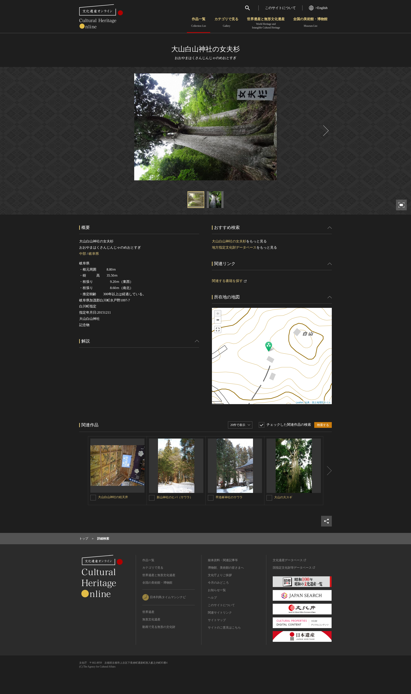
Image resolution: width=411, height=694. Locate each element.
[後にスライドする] (325, 130)
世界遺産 (148, 612)
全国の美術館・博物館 (310, 22)
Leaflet (299, 402)
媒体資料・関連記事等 (223, 560)
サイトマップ (217, 620)
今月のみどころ (218, 582)
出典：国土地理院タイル (318, 402)
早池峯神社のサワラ (229, 497)
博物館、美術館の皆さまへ (226, 567)
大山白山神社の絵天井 (113, 497)
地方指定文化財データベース (234, 247)
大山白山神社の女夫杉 (229, 241)
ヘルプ (212, 597)
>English (321, 8)
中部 (82, 253)
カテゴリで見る (226, 22)
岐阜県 (94, 253)
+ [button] (217, 313)
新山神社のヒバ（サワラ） (175, 497)
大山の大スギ (283, 497)
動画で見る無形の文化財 (158, 627)
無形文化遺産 (151, 619)
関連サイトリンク (220, 612)
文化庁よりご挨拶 (220, 575)
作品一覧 (198, 22)
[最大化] (217, 329)
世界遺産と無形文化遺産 (266, 23)
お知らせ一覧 (217, 590)
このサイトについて (280, 8)
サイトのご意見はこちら (224, 627)
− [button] (217, 320)
